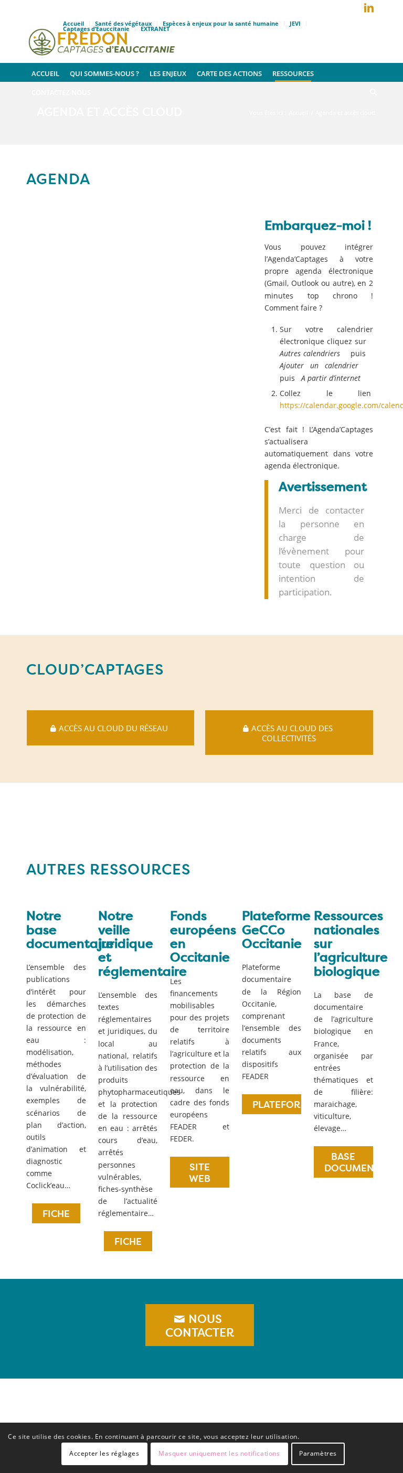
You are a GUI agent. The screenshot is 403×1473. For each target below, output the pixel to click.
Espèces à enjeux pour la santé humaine (221, 23)
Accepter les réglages (104, 1453)
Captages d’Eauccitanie (96, 29)
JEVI (295, 23)
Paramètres (318, 1453)
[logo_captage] (101, 39)
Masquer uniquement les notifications (219, 1453)
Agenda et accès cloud (109, 112)
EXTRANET (155, 29)
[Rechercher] (371, 91)
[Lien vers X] (353, 10)
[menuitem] (220, 23)
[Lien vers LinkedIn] (369, 8)
